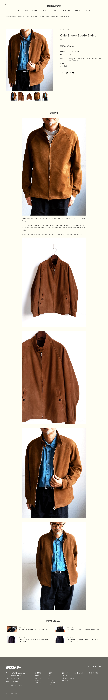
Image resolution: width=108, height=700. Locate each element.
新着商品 (37, 675)
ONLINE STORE (66, 11)
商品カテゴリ (38, 678)
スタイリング (51, 678)
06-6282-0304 (15, 678)
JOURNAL (54, 11)
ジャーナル (51, 680)
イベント (50, 687)
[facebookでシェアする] (70, 73)
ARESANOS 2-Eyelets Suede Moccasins (83, 630)
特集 (50, 675)
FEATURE (44, 11)
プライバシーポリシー (66, 680)
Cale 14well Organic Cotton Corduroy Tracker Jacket (83, 640)
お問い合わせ (79, 673)
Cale (68, 30)
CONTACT (89, 11)
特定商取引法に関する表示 (68, 678)
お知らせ (50, 684)
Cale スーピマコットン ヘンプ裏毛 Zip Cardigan (33, 640)
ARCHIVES (78, 11)
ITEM (17, 11)
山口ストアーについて (66, 675)
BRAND (26, 11)
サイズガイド (38, 682)
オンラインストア (94, 673)
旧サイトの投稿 (52, 682)
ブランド (37, 680)
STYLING (35, 11)
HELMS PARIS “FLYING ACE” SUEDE (33, 630)
